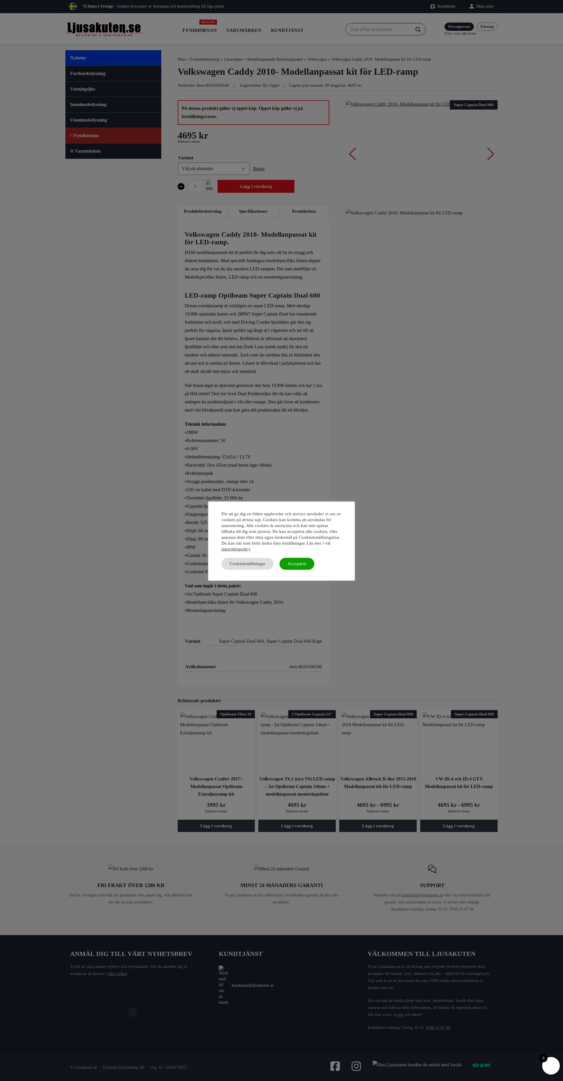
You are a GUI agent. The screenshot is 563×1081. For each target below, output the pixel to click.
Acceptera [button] (297, 563)
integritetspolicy (236, 549)
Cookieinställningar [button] (247, 563)
